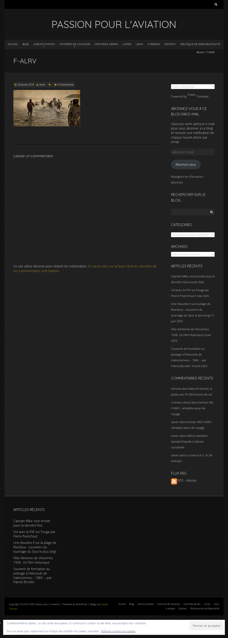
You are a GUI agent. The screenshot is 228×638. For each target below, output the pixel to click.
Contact (170, 44)
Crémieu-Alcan (181, 402)
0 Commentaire (66, 84)
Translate (202, 96)
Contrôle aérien (106, 44)
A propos (153, 44)
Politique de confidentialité (200, 44)
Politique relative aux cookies (118, 631)
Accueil (13, 44)
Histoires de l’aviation (74, 44)
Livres (127, 44)
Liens (139, 44)
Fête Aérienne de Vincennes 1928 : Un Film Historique (33, 560)
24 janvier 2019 (26, 84)
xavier (42, 84)
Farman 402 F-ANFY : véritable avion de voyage (192, 408)
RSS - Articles (187, 480)
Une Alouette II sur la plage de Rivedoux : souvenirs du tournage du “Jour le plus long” (191, 309)
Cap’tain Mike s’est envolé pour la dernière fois (31, 523)
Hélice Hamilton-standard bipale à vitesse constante (189, 441)
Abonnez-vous (185, 164)
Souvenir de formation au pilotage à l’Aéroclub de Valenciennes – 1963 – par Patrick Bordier (32, 575)
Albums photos (44, 44)
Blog (25, 44)
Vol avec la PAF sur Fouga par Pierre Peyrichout (34, 534)
